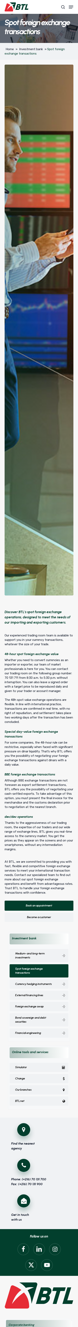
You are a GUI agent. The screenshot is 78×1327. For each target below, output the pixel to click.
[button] (71, 7)
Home (10, 49)
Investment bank (31, 49)
